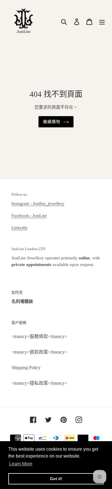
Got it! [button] (56, 478)
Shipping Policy (25, 367)
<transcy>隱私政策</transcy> (39, 383)
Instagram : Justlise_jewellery (37, 203)
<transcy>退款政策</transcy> (39, 352)
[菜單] (102, 21)
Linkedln (19, 227)
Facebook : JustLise (29, 215)
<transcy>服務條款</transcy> (39, 336)
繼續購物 (51, 122)
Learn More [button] (20, 463)
